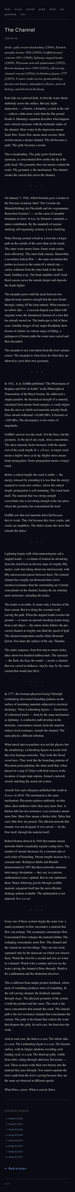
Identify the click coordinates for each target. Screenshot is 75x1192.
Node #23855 (15, 1157)
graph (42, 9)
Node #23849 (15, 1135)
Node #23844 (15, 1118)
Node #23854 (15, 1151)
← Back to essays (15, 1168)
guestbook (11, 14)
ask (62, 9)
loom (8, 9)
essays (18, 9)
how (23, 14)
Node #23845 (15, 1124)
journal (30, 9)
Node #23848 (15, 1129)
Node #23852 (15, 1140)
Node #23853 (15, 1146)
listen (52, 9)
